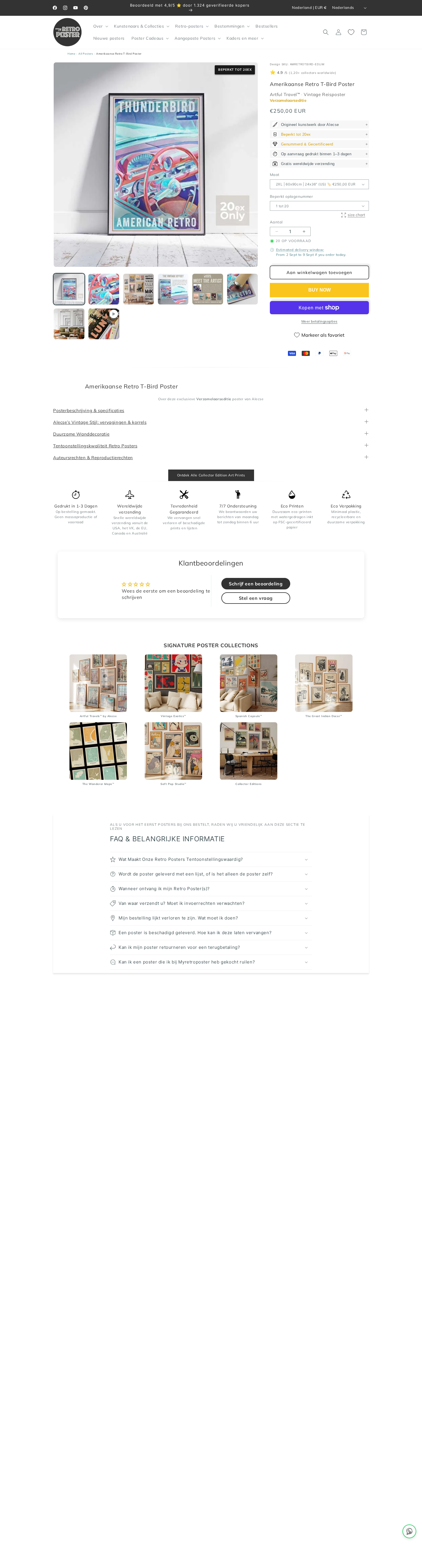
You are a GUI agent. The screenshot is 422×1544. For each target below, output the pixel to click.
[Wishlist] (351, 32)
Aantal (276, 222)
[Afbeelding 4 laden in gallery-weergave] (173, 289)
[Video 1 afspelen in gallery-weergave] (104, 324)
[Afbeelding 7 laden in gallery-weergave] (69, 324)
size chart (356, 214)
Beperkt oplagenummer (291, 196)
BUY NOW (319, 290)
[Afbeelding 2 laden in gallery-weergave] (104, 289)
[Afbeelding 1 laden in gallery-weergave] (69, 289)
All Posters (85, 53)
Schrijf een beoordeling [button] (255, 584)
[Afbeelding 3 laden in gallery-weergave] (138, 289)
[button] (100, 26)
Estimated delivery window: (300, 250)
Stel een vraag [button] (256, 598)
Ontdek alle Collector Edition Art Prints (211, 475)
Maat (275, 175)
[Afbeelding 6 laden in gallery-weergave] (242, 289)
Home (71, 53)
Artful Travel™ (285, 94)
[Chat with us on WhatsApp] (409, 1531)
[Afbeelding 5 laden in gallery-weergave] (208, 289)
